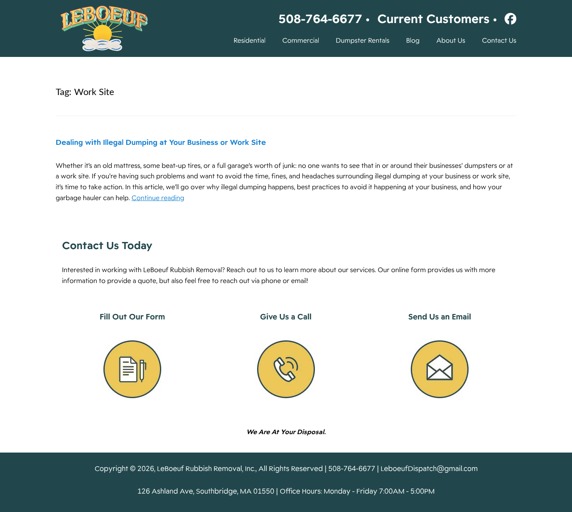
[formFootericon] (132, 369)
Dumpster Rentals (362, 40)
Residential (249, 40)
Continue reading (157, 198)
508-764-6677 (320, 19)
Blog (413, 40)
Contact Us (499, 40)
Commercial (300, 40)
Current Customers (433, 19)
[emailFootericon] (439, 369)
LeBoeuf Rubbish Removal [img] (104, 28)
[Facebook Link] (508, 19)
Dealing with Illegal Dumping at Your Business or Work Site (161, 142)
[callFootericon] (286, 369)
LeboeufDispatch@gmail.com (429, 468)
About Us (450, 40)
